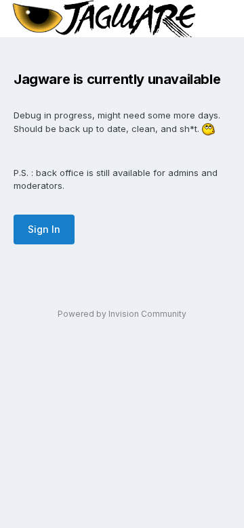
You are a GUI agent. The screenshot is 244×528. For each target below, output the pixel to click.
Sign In (44, 229)
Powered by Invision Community (122, 314)
